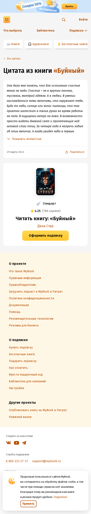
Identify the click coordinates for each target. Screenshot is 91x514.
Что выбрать (12, 30)
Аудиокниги (40, 44)
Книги (15, 44)
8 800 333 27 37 (17, 461)
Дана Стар (45, 226)
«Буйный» (69, 71)
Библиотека (45, 30)
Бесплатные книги (74, 44)
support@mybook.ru (46, 461)
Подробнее (60, 497)
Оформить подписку (45, 236)
